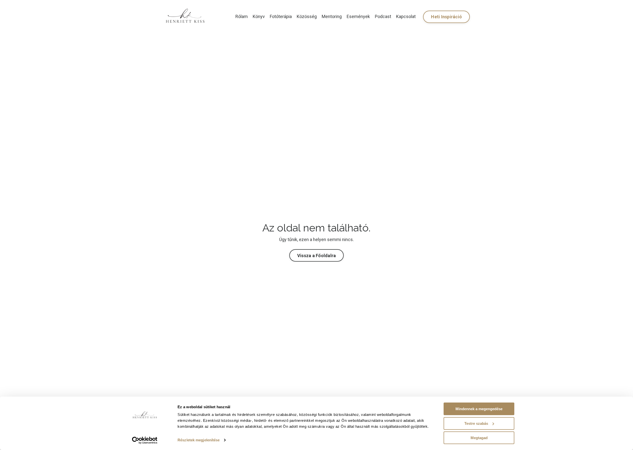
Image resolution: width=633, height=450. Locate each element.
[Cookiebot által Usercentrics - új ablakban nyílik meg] (144, 440)
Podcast (383, 16)
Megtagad (479, 438)
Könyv (259, 16)
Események (358, 16)
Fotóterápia (281, 16)
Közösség (307, 16)
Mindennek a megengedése (478, 409)
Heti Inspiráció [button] (446, 16)
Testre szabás (476, 423)
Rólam (241, 16)
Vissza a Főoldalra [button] (316, 255)
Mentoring (332, 16)
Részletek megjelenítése (199, 440)
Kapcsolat (406, 16)
